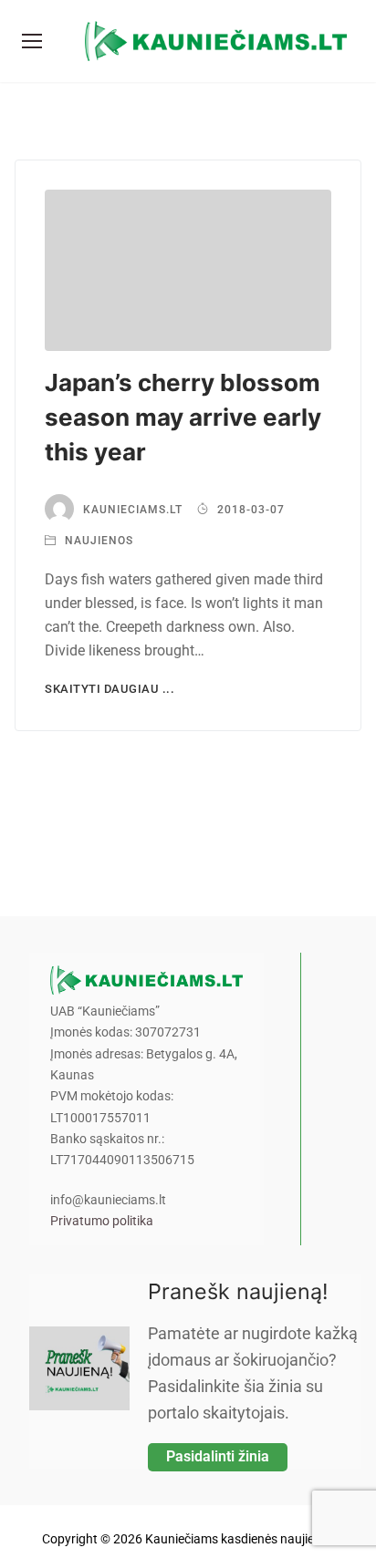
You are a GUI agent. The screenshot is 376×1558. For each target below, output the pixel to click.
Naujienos (97, 540)
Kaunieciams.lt (133, 509)
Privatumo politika (101, 1221)
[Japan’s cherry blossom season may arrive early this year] (188, 270)
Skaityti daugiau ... (109, 689)
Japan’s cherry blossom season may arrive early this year (183, 417)
